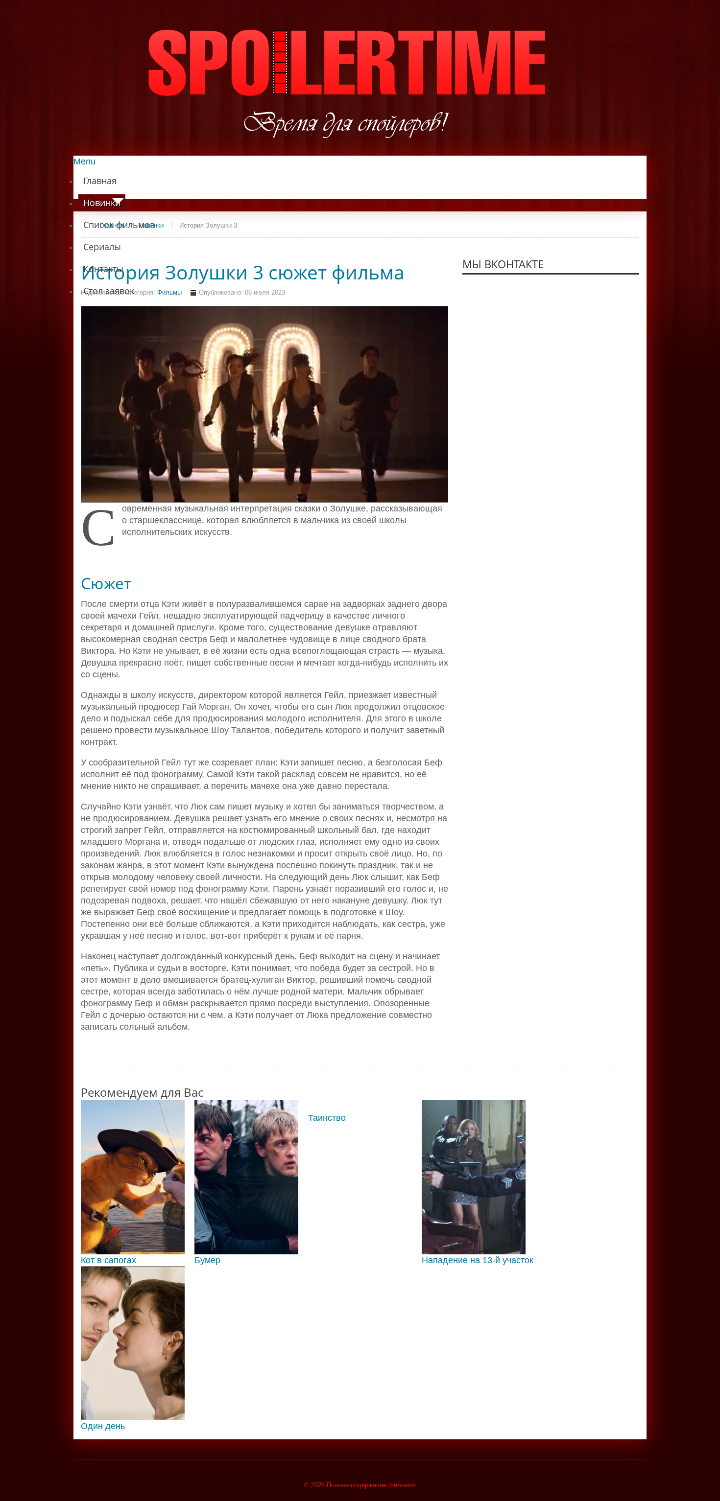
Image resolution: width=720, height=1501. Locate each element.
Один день (103, 1426)
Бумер (207, 1260)
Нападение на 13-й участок (477, 1260)
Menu (84, 161)
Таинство (327, 1118)
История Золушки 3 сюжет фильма (243, 272)
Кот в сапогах (108, 1260)
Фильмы (169, 292)
